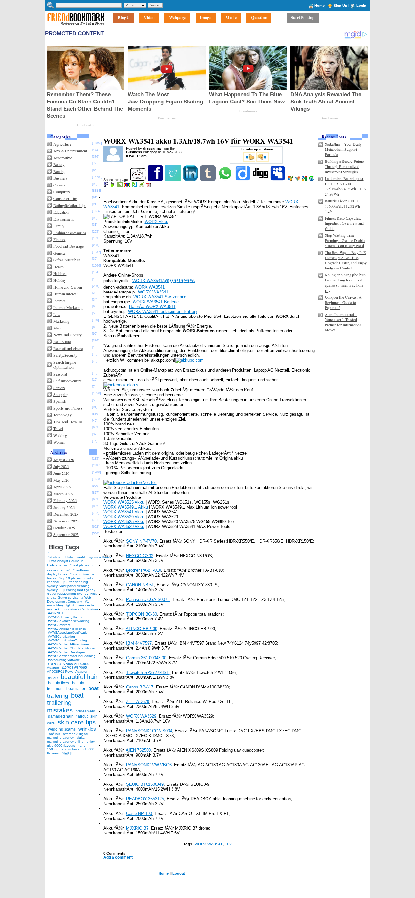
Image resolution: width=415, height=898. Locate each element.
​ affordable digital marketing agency (67, 735)
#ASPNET (55, 613)
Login (361, 5)
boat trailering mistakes (65, 703)
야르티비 (68, 753)
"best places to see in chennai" (70, 567)
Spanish (59, 401)
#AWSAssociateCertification (68, 632)
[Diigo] (243, 180)
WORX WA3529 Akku (123, 516)
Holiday (59, 280)
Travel (58, 428)
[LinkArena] (120, 186)
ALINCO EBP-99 (141, 628)
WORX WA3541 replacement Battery (162, 311)
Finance (59, 239)
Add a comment (118, 857)
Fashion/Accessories (69, 232)
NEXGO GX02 (139, 555)
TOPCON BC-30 (141, 614)
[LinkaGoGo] (127, 186)
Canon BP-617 (139, 687)
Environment (63, 219)
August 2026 (63, 459)
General (59, 253)
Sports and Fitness (68, 408)
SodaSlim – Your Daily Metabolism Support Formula (343, 149)
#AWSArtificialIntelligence (67, 628)
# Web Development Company (69, 599)
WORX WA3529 (141, 716)
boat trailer (75, 689)
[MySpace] (278, 180)
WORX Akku (156, 221)
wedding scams (62, 729)
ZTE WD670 (137, 701)
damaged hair (60, 716)
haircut (82, 716)
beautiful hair (79, 676)
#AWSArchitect (59, 625)
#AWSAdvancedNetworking (68, 621)
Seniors (59, 387)
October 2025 (64, 527)
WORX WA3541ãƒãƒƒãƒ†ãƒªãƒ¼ (163, 280)
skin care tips (77, 722)
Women (59, 442)
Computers (62, 191)
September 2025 (66, 534)
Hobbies (60, 273)
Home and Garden (67, 287)
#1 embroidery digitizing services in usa (70, 605)
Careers (59, 184)
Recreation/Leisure (68, 348)
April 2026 (62, 486)
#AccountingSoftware (64, 660)
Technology (62, 414)
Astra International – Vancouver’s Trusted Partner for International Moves (343, 322)
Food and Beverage (68, 246)
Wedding (60, 435)
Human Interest (65, 293)
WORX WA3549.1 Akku (125, 507)
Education (61, 212)
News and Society (67, 334)
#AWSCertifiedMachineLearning (72, 656)
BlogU (124, 18)
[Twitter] (173, 180)
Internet (59, 300)
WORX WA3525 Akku (123, 502)
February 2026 (65, 500)
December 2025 (65, 514)
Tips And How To (67, 421)
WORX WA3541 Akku (123, 511)
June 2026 (61, 473)
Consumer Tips (65, 198)
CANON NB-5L (140, 584)
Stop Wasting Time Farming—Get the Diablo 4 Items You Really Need (345, 240)
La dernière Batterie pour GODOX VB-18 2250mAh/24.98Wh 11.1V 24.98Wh (346, 186)
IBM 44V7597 (139, 643)
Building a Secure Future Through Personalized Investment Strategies (344, 166)
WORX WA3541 (150, 287)
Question (259, 18)
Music (231, 18)
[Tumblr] (208, 180)
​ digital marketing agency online (66, 739)
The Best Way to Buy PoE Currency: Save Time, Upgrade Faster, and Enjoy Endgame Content (346, 260)
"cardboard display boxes (68, 572)
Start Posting (302, 18)
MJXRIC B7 (137, 828)
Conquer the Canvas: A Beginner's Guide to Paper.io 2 (343, 302)
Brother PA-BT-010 (143, 570)
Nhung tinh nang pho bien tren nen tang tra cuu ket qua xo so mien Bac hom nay (345, 282)
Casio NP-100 (139, 813)
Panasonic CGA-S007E (148, 599)
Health (58, 266)
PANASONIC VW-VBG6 (149, 764)
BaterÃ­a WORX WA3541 (152, 306)
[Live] (291, 180)
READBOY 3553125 (145, 798)
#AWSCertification (61, 636)
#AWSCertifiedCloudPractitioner (71, 648)
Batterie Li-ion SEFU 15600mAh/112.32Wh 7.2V (342, 206)
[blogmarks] (113, 186)
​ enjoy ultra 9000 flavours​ (71, 743)
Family (59, 225)
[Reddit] (138, 180)
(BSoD (53, 678)
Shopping (61, 394)
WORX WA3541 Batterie (156, 301)
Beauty (59, 164)
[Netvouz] (135, 186)
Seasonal (60, 374)
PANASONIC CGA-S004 (149, 730)
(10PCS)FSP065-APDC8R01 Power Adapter (67, 669)
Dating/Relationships (69, 205)
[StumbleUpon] (312, 180)
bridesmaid (85, 711)
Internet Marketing (68, 307)
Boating (59, 171)
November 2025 (66, 520)
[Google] (305, 180)
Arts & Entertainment (70, 150)
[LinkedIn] (191, 180)
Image (205, 18)
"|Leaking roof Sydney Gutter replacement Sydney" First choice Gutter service (72, 593)
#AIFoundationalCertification (76, 609)
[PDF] (149, 186)
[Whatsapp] (226, 180)
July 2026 (61, 466)
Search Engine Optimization (64, 364)
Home (319, 5)
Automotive (62, 157)
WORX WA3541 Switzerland (159, 296)
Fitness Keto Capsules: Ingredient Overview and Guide (344, 223)
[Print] (142, 186)
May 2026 (61, 480)
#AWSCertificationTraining (67, 640)
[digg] (261, 180)
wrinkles (87, 729)
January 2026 (64, 507)
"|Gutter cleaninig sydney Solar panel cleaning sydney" (68, 586)
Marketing (61, 321)
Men (57, 327)
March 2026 (63, 493)
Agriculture (62, 144)
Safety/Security (65, 355)
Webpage (177, 18)
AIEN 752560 (138, 750)
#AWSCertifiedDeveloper (66, 652)
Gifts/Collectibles (67, 259)
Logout (178, 873)
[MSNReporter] (298, 180)
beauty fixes (58, 683)
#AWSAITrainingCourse (65, 617)
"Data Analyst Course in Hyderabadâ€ (65, 563)
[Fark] (106, 186)
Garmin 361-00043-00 (146, 657)
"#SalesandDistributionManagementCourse (80, 557)
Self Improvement (67, 380)
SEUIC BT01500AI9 (145, 784)
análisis (54, 734)
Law (56, 314)
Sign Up (340, 5)
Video (149, 18)
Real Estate (62, 341)
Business (60, 178)
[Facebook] (156, 180)
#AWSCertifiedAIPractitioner (69, 644)
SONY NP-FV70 (141, 541)
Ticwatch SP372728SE (148, 672)
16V (228, 844)
